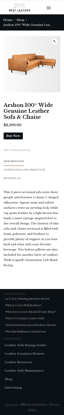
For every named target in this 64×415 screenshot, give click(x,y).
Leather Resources (18, 362)
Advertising (13, 387)
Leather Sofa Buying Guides (25, 345)
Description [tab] (14, 161)
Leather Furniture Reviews (24, 353)
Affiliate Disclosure (33, 404)
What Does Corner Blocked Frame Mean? (30, 311)
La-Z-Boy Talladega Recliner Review (27, 298)
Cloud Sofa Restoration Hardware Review (30, 325)
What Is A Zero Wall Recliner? (23, 305)
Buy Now (13, 136)
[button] (55, 42)
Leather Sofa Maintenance (24, 370)
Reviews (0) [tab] (12, 178)
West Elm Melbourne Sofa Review (25, 331)
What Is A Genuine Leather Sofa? (25, 318)
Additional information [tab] (24, 169)
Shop (8, 379)
